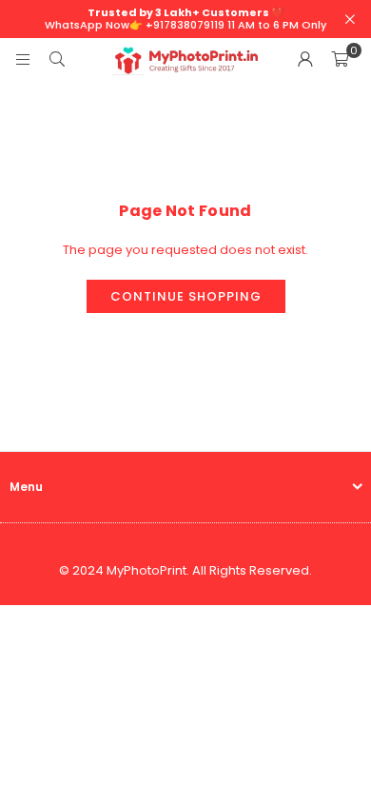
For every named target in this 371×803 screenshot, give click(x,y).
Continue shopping (186, 296)
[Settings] (305, 60)
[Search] (57, 59)
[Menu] (23, 59)
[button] (339, 60)
